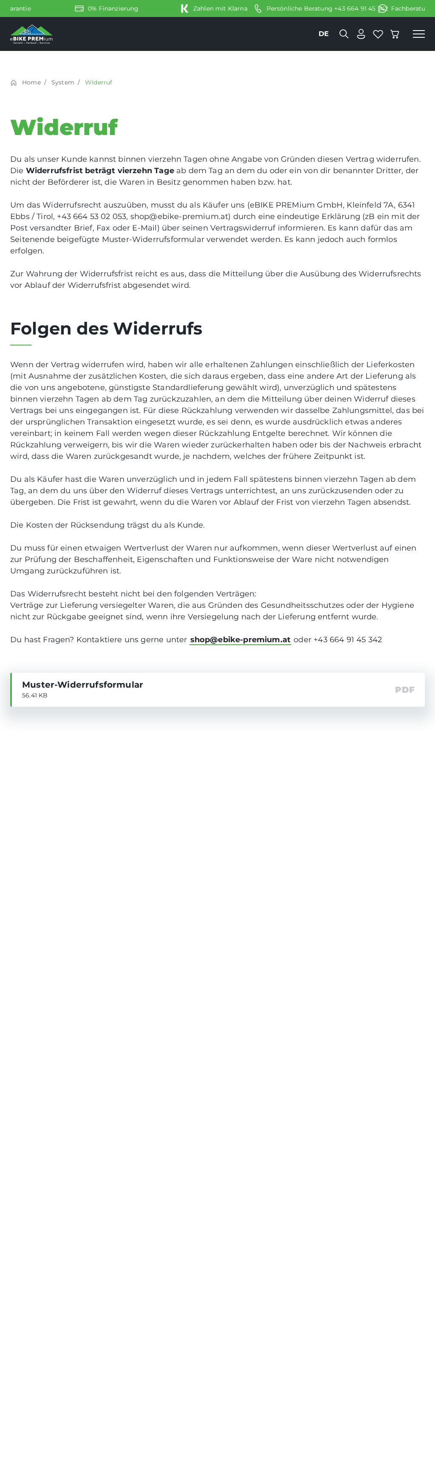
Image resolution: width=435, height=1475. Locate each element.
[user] (361, 34)
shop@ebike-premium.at (240, 639)
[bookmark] (378, 34)
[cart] (395, 34)
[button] (419, 34)
